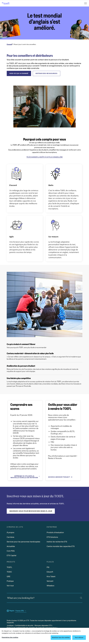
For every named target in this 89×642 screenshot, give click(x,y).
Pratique (10, 581)
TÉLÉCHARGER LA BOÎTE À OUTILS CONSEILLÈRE (44, 157)
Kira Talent (51, 577)
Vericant (50, 581)
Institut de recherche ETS (57, 542)
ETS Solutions (52, 537)
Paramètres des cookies (10, 637)
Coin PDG (11, 551)
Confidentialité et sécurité (24, 625)
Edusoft (50, 572)
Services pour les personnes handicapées (23, 542)
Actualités (11, 546)
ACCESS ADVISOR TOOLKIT (59, 477)
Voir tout (10, 586)
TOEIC (9, 572)
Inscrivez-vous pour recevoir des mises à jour (30, 511)
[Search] (81, 598)
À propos (10, 532)
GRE (8, 577)
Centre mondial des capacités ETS (61, 546)
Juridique (10, 625)
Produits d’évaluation (55, 532)
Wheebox (50, 586)
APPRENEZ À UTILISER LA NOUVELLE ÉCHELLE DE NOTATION (24, 476)
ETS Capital (11, 555)
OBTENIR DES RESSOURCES (46, 73)
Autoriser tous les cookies (61, 637)
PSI (48, 567)
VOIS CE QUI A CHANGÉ (18, 73)
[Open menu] (85, 3)
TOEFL (9, 567)
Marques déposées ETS (43, 625)
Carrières (10, 537)
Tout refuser (79, 637)
